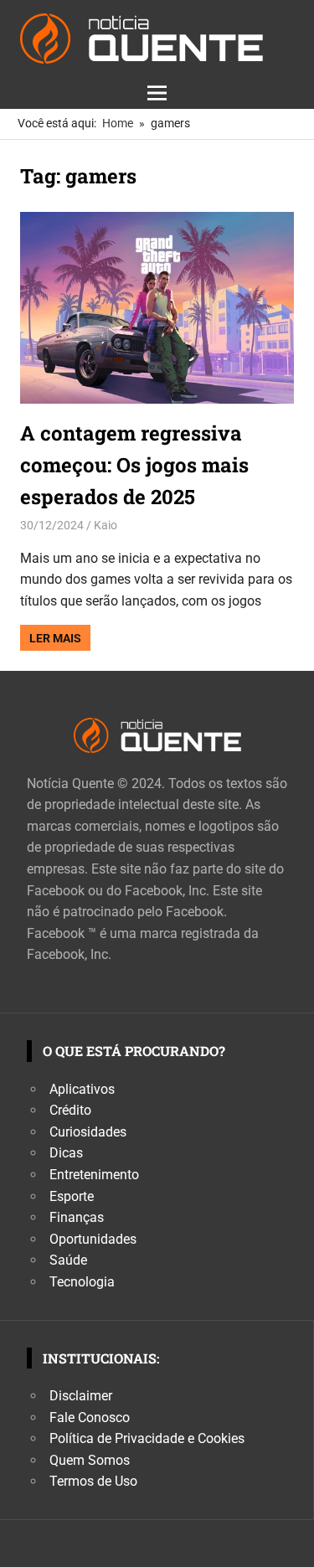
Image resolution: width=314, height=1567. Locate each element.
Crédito (70, 1110)
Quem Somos (89, 1460)
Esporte (71, 1196)
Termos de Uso (93, 1481)
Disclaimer (80, 1396)
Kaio (105, 525)
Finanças (76, 1217)
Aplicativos (82, 1089)
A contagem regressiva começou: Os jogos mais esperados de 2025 (134, 465)
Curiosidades (87, 1132)
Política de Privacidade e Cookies (147, 1438)
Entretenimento (94, 1175)
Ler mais (55, 638)
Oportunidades (92, 1239)
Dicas (66, 1153)
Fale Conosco (89, 1417)
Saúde (68, 1260)
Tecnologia (82, 1282)
